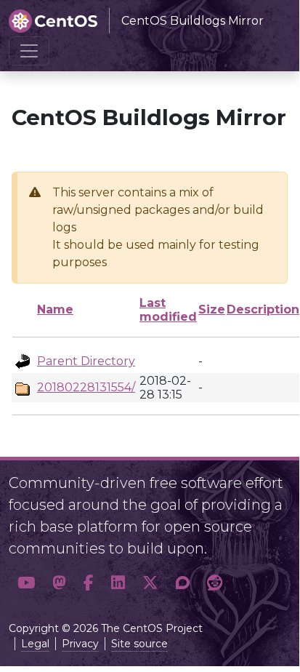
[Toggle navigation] (29, 50)
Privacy (80, 643)
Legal (35, 643)
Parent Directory (86, 361)
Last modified (168, 310)
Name (55, 309)
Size (211, 309)
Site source (139, 643)
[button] (26, 583)
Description (263, 309)
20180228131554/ (86, 387)
